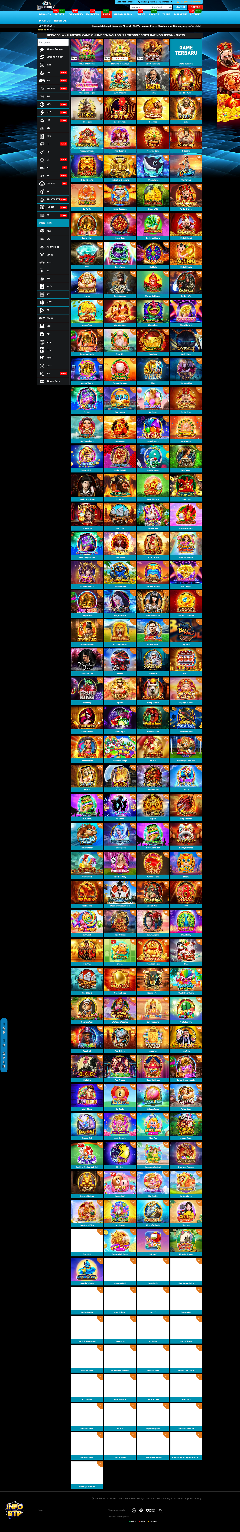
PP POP (51, 88)
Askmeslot (53, 246)
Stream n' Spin (55, 56)
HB (48, 120)
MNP (49, 357)
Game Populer (55, 49)
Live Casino (75, 14)
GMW (50, 318)
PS (48, 151)
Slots (106, 14)
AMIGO (51, 183)
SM (48, 80)
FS (48, 175)
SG (48, 159)
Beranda (45, 14)
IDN (49, 64)
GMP (49, 365)
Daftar (195, 7)
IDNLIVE (140, 14)
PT (48, 143)
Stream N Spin (122, 14)
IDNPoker (92, 14)
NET (49, 302)
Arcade (154, 14)
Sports (59, 14)
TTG (49, 135)
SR (48, 215)
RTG (49, 349)
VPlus (50, 254)
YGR (49, 262)
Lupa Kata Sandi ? (124, 2)
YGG (49, 230)
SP (48, 310)
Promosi (45, 20)
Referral (60, 20)
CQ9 (49, 223)
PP (48, 72)
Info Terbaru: (46, 26)
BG (48, 238)
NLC (49, 112)
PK (48, 191)
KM (48, 333)
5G (48, 128)
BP (48, 278)
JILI (48, 167)
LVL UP (50, 207)
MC (49, 325)
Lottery (195, 14)
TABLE (166, 14)
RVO (49, 286)
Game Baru (53, 381)
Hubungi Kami (148, 2)
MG (49, 104)
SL (48, 270)
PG (48, 96)
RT (48, 294)
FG (48, 373)
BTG (49, 341)
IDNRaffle (180, 14)
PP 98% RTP (53, 199)
